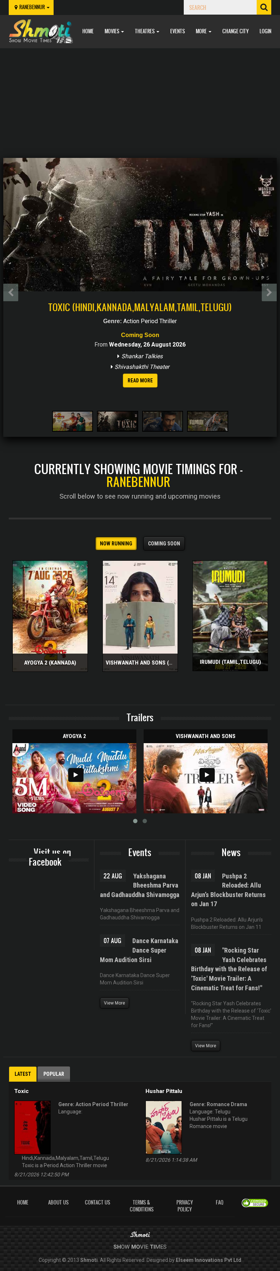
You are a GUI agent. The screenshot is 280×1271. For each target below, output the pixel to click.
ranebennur (32, 7)
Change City (235, 31)
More (202, 31)
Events (177, 31)
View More (114, 1003)
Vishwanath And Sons (206, 736)
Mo (135, 1247)
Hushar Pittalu (163, 1091)
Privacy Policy (184, 1206)
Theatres (145, 31)
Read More (140, 380)
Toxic (21, 1091)
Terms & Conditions (141, 1206)
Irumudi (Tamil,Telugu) (230, 662)
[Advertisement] (140, 103)
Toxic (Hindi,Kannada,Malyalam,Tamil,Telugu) (140, 306)
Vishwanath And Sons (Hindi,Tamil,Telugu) (163, 662)
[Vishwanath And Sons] (206, 778)
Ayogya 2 (74, 736)
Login (265, 31)
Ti (152, 1247)
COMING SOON (164, 543)
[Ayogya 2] (74, 778)
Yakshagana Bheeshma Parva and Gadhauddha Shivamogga (139, 885)
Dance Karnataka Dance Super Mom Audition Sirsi (139, 950)
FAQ (219, 1202)
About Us (58, 1202)
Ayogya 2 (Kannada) (50, 662)
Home (88, 31)
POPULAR (53, 1074)
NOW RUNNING (116, 543)
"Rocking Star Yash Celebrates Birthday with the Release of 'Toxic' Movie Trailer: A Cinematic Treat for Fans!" (229, 969)
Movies (112, 31)
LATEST (23, 1074)
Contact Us (97, 1202)
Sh (117, 1247)
